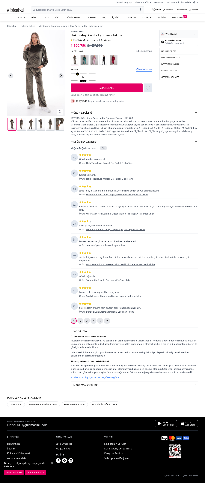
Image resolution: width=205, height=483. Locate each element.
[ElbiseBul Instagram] (70, 460)
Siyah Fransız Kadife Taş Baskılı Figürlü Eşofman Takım (114, 295)
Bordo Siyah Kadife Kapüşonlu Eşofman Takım (110, 311)
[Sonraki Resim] (61, 75)
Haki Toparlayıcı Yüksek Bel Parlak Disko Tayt (109, 162)
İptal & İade (186, 2)
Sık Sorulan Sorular (115, 443)
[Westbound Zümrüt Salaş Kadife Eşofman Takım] (84, 60)
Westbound (77, 31)
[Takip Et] (194, 33)
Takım (45, 17)
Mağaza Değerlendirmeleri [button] (88, 148)
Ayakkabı (147, 17)
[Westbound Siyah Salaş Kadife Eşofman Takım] (103, 60)
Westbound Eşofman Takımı (53, 26)
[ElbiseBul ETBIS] (175, 451)
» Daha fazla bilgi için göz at (95, 377)
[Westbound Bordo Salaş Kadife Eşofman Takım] (113, 60)
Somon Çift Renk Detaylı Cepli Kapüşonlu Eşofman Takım (115, 229)
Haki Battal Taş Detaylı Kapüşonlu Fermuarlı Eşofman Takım (117, 194)
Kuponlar (179, 17)
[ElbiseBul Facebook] (58, 460)
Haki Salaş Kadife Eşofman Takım (86, 26)
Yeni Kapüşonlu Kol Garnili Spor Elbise (105, 245)
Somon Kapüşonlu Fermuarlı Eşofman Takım (109, 280)
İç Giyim (116, 17)
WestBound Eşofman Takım (43, 404)
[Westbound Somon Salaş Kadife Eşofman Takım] (94, 60)
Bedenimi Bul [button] (145, 69)
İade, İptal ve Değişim (116, 458)
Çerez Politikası (190, 475)
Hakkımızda (158, 2)
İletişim (11, 448)
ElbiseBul (12, 26)
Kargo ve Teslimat (114, 453)
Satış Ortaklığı (64, 443)
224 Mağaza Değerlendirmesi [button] (85, 40)
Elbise (21, 17)
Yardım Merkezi (172, 2)
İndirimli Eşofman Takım (105, 404)
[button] (141, 10)
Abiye (33, 17)
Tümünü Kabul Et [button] (36, 472)
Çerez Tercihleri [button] (172, 475)
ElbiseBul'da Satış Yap (122, 2)
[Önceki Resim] (10, 75)
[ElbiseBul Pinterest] (64, 460)
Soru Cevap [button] (105, 40)
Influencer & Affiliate (142, 2)
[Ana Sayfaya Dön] (15, 10)
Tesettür (91, 17)
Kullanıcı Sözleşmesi (18, 453)
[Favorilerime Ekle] (148, 87)
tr (197, 2)
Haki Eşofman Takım (75, 404)
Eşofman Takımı (28, 26)
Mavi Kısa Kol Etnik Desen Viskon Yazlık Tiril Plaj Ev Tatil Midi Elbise (120, 264)
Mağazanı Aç (63, 448)
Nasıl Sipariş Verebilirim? (118, 448)
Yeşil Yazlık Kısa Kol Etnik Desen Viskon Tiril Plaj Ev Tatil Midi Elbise (120, 213)
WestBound (16, 404)
